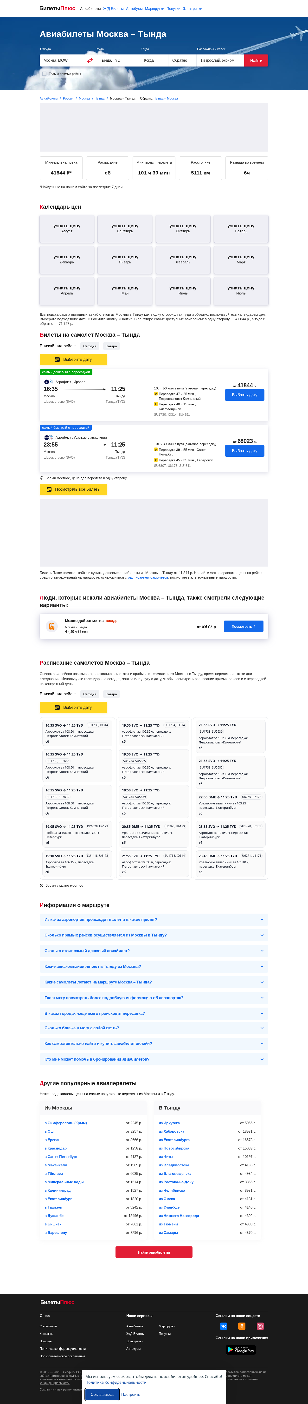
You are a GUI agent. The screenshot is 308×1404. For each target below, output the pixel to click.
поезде (110, 621)
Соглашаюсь (102, 1394)
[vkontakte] (223, 1326)
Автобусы (134, 9)
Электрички (192, 9)
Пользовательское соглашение (62, 1356)
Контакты (46, 1334)
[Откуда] (62, 60)
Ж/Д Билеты (113, 9)
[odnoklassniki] (241, 1326)
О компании (48, 1326)
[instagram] (260, 1326)
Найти (256, 60)
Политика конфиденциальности (63, 1349)
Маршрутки (154, 9)
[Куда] (118, 60)
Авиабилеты (90, 9)
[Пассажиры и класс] (220, 60)
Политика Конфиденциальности (116, 1382)
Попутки (173, 9)
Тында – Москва (166, 98)
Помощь (46, 1341)
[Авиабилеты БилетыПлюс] (57, 1303)
